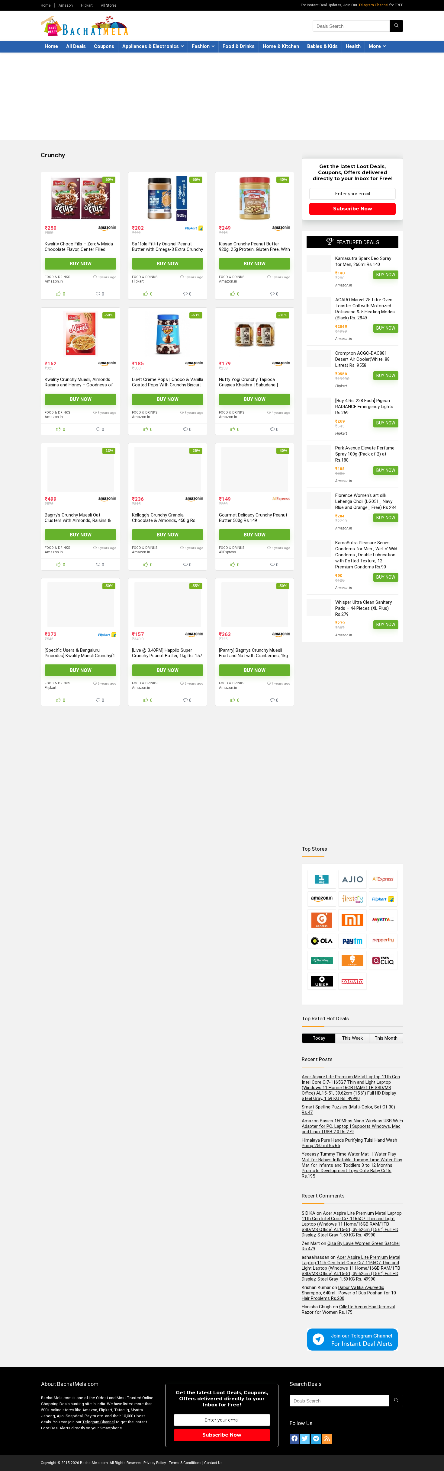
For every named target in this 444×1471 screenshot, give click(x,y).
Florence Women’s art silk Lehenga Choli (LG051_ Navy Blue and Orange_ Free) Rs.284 (365, 501)
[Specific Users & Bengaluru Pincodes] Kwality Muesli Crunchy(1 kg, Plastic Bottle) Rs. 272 (80, 656)
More (375, 46)
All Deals (76, 46)
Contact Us (213, 1463)
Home (45, 5)
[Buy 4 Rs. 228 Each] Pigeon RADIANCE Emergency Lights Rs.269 (364, 406)
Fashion (201, 46)
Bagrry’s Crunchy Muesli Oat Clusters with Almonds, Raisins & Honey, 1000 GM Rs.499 (78, 520)
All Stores (109, 5)
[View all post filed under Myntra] (383, 920)
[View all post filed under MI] (352, 920)
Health (353, 46)
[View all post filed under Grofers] (322, 920)
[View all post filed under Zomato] (352, 981)
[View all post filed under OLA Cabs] (322, 941)
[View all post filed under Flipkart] (383, 898)
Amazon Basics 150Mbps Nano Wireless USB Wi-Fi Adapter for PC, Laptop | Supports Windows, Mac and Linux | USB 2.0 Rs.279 (352, 1126)
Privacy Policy (154, 1463)
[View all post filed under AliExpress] (383, 879)
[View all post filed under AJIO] (352, 879)
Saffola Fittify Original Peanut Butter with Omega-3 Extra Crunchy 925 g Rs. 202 (167, 249)
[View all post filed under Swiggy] (352, 960)
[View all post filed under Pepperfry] (383, 941)
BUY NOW (81, 264)
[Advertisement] (222, 98)
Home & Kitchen (281, 46)
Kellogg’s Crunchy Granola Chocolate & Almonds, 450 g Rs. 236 (164, 520)
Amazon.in (54, 281)
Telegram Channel (373, 5)
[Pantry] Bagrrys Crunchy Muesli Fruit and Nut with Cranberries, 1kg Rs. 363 (253, 656)
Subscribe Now (352, 209)
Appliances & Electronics (150, 46)
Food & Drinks (239, 46)
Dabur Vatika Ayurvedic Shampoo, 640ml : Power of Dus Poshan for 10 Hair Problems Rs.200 (349, 1293)
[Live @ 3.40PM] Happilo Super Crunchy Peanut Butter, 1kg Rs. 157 (167, 653)
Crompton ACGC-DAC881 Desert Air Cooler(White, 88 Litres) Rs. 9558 (362, 359)
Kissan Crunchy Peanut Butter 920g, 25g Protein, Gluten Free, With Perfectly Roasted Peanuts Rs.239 (254, 249)
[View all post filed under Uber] (322, 981)
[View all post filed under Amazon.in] (322, 898)
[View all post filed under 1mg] (322, 879)
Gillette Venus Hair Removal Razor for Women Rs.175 (348, 1309)
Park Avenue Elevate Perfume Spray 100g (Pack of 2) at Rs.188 (364, 454)
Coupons (104, 46)
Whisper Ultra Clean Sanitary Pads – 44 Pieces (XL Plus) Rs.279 (363, 608)
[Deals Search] (396, 26)
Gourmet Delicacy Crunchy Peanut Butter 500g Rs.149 (253, 517)
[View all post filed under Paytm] (352, 941)
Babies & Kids (322, 46)
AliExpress (227, 552)
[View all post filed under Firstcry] (352, 898)
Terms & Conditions (185, 1463)
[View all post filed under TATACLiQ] (383, 960)
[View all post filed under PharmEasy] (322, 960)
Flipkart (87, 5)
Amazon (66, 5)
